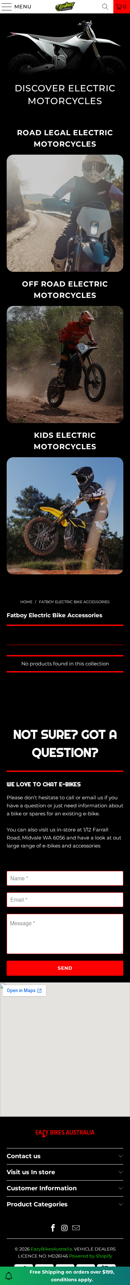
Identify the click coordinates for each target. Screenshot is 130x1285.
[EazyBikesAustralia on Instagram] (65, 1228)
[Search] (105, 6)
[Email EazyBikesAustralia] (76, 1228)
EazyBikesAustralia (51, 1249)
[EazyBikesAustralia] (65, 6)
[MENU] (4, 6)
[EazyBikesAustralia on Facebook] (53, 1228)
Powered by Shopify (90, 1256)
